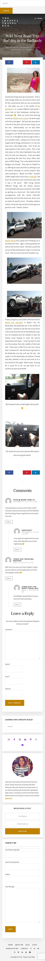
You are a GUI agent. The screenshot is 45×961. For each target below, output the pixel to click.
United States (12, 47)
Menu (40, 18)
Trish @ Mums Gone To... (25, 500)
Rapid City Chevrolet (14, 323)
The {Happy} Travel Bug (10, 22)
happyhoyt (27, 530)
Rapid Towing (10, 241)
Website (8, 689)
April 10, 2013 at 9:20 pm (23, 562)
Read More (8, 798)
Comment (9, 629)
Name (7, 664)
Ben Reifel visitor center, (20, 118)
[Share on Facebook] (9, 62)
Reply (9, 522)
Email (7, 676)
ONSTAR (33, 177)
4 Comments (28, 49)
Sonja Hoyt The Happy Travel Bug (30, 587)
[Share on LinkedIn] (36, 62)
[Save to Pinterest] (27, 62)
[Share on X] (18, 62)
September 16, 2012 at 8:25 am (25, 501)
